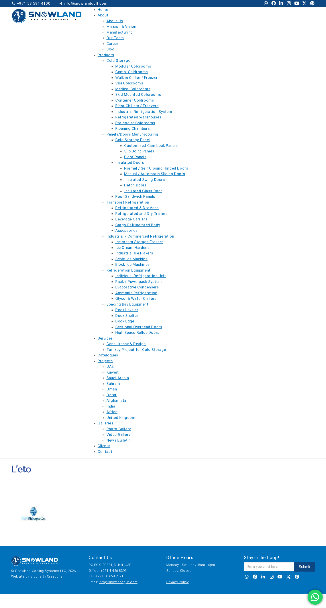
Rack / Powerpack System (138, 281)
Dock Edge (124, 321)
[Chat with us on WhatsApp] (266, 4)
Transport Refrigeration (127, 202)
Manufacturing (119, 32)
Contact (105, 451)
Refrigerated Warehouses (138, 117)
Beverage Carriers (131, 219)
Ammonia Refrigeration (136, 293)
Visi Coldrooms (129, 83)
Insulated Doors (129, 162)
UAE (110, 366)
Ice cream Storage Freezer (139, 242)
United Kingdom (120, 417)
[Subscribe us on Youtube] (296, 4)
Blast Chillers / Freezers (137, 106)
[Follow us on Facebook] (273, 4)
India (110, 406)
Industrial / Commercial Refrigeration (140, 236)
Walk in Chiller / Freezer (136, 77)
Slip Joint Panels (139, 151)
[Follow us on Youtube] (280, 577)
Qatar (111, 395)
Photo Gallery (118, 429)
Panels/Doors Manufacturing (132, 134)
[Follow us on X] (304, 4)
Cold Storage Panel (132, 140)
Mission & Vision (121, 26)
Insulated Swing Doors (144, 179)
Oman (111, 389)
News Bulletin (118, 440)
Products (106, 55)
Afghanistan (117, 400)
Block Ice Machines (132, 264)
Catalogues (108, 355)
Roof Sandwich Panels (135, 196)
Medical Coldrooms (132, 89)
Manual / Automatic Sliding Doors (154, 174)
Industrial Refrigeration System (143, 111)
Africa (112, 412)
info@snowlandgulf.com (118, 582)
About (103, 15)
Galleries (105, 423)
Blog (110, 49)
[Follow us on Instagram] (289, 4)
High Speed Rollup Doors (137, 332)
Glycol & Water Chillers (136, 298)
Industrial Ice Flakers (134, 253)
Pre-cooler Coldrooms (135, 123)
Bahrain (113, 383)
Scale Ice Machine (131, 259)
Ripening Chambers (132, 128)
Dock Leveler (126, 310)
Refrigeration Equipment (128, 270)
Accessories (126, 230)
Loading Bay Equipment (127, 304)
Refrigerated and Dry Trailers (141, 213)
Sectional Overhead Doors (138, 327)
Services (105, 338)
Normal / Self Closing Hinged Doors (156, 168)
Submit (304, 567)
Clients (104, 446)
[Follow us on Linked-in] (281, 4)
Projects (105, 361)
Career (112, 43)
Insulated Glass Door (143, 191)
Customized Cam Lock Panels (151, 145)
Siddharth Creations (46, 576)
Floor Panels (135, 157)
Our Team (115, 38)
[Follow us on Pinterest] (312, 4)
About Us (114, 21)
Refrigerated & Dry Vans (137, 208)
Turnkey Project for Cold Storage (136, 349)
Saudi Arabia (117, 378)
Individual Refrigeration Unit (140, 276)
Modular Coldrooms (133, 66)
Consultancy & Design (126, 344)
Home (103, 9)
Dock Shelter (126, 315)
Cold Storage (118, 60)
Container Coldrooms (134, 100)
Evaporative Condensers (137, 287)
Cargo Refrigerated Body (137, 225)
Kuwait (112, 372)
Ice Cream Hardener (133, 247)
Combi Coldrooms (131, 72)
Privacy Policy (177, 582)
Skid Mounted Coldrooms (138, 94)
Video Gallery (118, 434)
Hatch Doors (135, 185)
